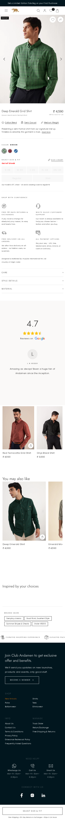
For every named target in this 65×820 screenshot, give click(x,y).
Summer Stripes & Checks (17, 624)
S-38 (9, 170)
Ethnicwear (37, 706)
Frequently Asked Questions (18, 743)
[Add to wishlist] (53, 19)
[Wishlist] (51, 10)
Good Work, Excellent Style (38, 618)
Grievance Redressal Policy (17, 739)
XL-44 (46, 170)
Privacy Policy (11, 735)
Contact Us (10, 727)
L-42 (34, 170)
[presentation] (4, 59)
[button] (57, 10)
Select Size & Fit (32, 811)
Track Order (38, 723)
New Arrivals (11, 698)
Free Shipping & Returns (44, 731)
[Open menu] (6, 10)
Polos (7, 702)
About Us (9, 723)
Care (5, 272)
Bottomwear (10, 706)
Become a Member (20, 680)
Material (7, 289)
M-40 (21, 170)
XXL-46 (58, 170)
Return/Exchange (41, 727)
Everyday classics (13, 618)
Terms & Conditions (14, 731)
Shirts (35, 698)
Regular (22, 179)
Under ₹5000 (40, 624)
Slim (54, 179)
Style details (10, 281)
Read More (46, 132)
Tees (34, 702)
